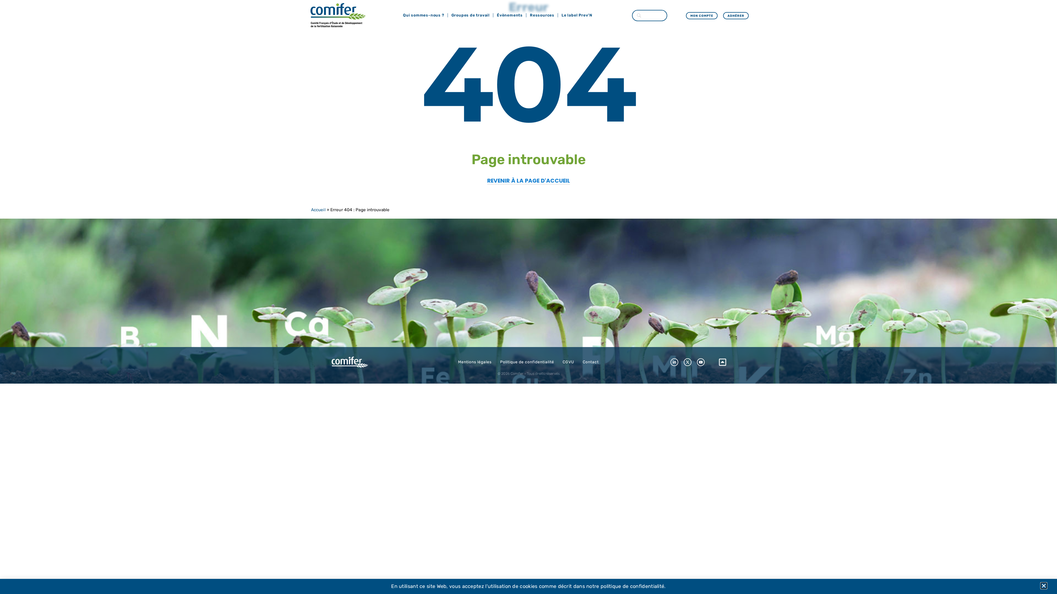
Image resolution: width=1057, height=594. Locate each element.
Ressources (542, 15)
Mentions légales (475, 362)
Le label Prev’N (577, 15)
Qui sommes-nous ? (423, 15)
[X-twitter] (687, 362)
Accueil (318, 209)
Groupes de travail (470, 15)
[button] (1044, 585)
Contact (591, 362)
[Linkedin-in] (674, 362)
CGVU (568, 362)
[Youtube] (701, 362)
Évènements (510, 15)
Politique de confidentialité (527, 362)
